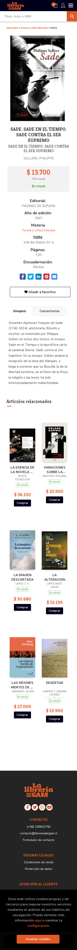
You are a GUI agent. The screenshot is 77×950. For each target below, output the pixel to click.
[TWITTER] (35, 807)
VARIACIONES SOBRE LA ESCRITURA (54, 469)
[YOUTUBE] (49, 807)
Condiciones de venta (38, 862)
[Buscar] (72, 16)
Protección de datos (38, 869)
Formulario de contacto (38, 840)
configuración (38, 925)
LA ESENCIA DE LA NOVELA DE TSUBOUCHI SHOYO (22, 469)
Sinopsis (19, 311)
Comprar (22, 503)
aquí (38, 920)
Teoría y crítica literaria (34, 28)
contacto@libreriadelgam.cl (38, 833)
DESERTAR (54, 683)
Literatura (12, 28)
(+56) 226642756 (38, 827)
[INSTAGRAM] (42, 807)
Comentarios (50, 311)
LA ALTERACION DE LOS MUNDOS (54, 577)
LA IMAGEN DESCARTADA (22, 577)
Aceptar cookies (38, 939)
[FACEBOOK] (27, 807)
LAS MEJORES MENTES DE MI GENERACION (22, 685)
